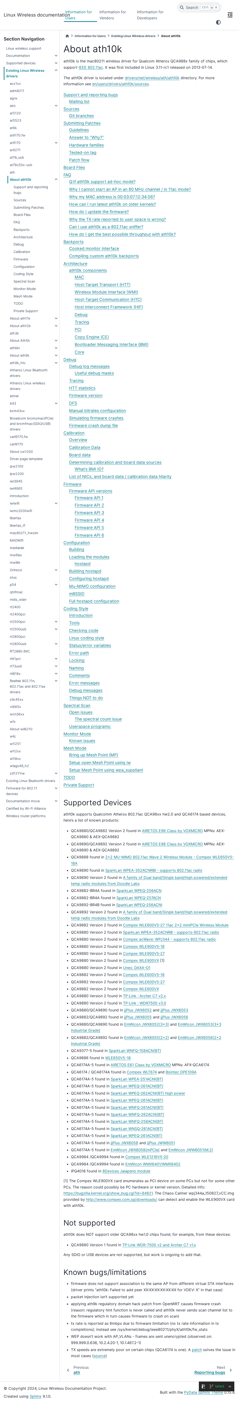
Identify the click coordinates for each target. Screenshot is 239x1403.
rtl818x (15, 674)
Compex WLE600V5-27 (144, 982)
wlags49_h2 (19, 766)
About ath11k (20, 318)
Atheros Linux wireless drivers (27, 386)
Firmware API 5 (89, 527)
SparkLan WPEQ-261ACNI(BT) (137, 1086)
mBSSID (76, 593)
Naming (76, 668)
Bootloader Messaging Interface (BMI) (111, 344)
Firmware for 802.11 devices (21, 791)
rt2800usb (18, 644)
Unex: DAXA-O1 (136, 967)
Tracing (82, 322)
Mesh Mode (23, 296)
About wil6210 (21, 729)
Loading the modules (89, 556)
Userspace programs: (90, 726)
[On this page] (230, 15)
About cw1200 (21, 452)
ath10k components (88, 270)
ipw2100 (16, 466)
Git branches (81, 115)
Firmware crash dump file (93, 425)
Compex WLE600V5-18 (144, 974)
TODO (18, 303)
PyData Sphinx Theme (203, 1392)
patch (197, 1349)
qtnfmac (16, 592)
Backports (22, 230)
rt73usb (16, 666)
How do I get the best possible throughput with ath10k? (122, 234)
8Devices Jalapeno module (126, 1171)
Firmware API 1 (89, 497)
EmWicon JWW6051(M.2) (191, 1149)
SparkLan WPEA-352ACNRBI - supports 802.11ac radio (153, 870)
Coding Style (23, 274)
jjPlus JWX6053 (174, 1010)
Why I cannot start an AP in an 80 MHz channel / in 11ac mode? (130, 189)
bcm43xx (17, 411)
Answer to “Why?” (86, 137)
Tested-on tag (82, 152)
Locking (76, 660)
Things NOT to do (86, 697)
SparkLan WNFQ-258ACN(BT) (137, 1121)
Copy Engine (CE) (92, 337)
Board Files (22, 215)
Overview (78, 439)
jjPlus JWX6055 (138, 1017)
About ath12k (20, 326)
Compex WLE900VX (141, 960)
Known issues (82, 740)
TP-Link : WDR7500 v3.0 (144, 1003)
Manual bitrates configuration (97, 410)
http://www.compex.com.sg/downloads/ (121, 1199)
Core (79, 352)
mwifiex (16, 555)
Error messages (84, 682)
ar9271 (15, 150)
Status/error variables (90, 645)
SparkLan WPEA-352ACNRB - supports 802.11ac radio (171, 932)
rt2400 (15, 607)
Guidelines (79, 129)
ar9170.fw (17, 135)
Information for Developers (150, 15)
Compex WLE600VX (141, 989)
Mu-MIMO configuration (92, 586)
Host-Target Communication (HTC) (108, 299)
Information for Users (78, 15)
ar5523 (15, 120)
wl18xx (15, 759)
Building (76, 549)
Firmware (21, 259)
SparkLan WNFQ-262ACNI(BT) (137, 1114)
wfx (13, 722)
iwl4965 (16, 488)
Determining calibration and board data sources (115, 462)
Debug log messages (89, 366)
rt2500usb (18, 629)
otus (13, 577)
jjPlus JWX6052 (138, 1010)
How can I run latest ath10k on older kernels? (112, 204)
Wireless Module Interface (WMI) (106, 292)
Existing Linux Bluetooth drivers (30, 781)
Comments (79, 675)
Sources (20, 200)
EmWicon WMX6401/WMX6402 (152, 1164)
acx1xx (15, 83)
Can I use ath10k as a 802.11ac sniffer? (106, 226)
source (99, 1355)
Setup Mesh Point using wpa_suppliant (106, 770)
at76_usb (17, 157)
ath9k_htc (18, 363)
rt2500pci (17, 622)
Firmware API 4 (89, 520)
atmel (14, 396)
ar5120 (15, 113)
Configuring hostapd (89, 578)
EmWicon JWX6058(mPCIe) (135, 1149)
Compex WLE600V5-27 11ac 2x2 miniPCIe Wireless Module (175, 925)
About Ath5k (20, 340)
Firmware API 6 (89, 535)
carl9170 (16, 444)
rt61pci (15, 659)
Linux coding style (86, 637)
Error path (79, 652)
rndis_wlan (18, 599)
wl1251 (15, 744)
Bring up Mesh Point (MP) (93, 754)
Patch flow (79, 159)
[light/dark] (218, 22)
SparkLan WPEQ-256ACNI (139, 904)
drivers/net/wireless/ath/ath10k (152, 77)
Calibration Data (84, 447)
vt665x (15, 707)
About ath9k (19, 355)
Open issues (80, 712)
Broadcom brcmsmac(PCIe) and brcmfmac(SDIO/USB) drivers (31, 423)
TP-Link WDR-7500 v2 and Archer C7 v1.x (159, 1245)
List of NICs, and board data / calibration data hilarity (120, 476)
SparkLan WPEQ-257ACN (138, 897)
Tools (74, 622)
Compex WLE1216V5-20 (146, 1156)
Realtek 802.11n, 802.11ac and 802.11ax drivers (28, 686)
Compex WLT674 (142, 1072)
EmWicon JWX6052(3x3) (146, 1024)
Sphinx (36, 1396)
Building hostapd (85, 571)
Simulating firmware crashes (96, 418)
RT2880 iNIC (20, 651)
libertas (15, 518)
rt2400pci (17, 614)
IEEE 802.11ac (91, 67)
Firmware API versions (90, 490)
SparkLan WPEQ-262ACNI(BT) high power (148, 1093)
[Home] (67, 36)
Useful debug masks (94, 373)
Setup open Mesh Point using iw (100, 762)
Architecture (23, 237)
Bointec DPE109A (181, 1072)
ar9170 (15, 143)
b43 (13, 403)
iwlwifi (14, 503)
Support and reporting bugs (31, 190)
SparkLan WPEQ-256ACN (139, 890)
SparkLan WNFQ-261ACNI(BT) (137, 1107)
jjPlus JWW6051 (161, 1142)
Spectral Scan (24, 281)
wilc (13, 736)
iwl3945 (16, 481)
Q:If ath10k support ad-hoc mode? (102, 181)
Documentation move (23, 801)
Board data (80, 454)
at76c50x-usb (21, 165)
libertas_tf (17, 525)
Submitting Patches (29, 207)
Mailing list (79, 101)
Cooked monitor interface (94, 248)
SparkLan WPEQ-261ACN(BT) (136, 1135)
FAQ (17, 222)
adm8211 (17, 91)
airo (13, 106)
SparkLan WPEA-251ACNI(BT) (137, 1079)
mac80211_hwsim (24, 533)
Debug (19, 244)
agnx (14, 98)
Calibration (22, 252)
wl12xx (15, 751)
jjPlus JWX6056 (174, 1017)
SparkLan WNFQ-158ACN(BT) (135, 1050)
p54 (13, 585)
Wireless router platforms (26, 816)
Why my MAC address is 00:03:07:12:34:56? (112, 196)
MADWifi (16, 540)
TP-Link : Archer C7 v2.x (144, 995)
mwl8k (15, 562)
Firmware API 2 (89, 505)
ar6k (13, 128)
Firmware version (85, 395)
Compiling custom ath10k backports (104, 255)
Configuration (24, 267)
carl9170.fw (19, 437)
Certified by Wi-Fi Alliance (26, 808)
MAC (79, 277)
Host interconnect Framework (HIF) (109, 306)
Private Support (26, 311)
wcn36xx (17, 714)
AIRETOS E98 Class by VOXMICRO (172, 830)
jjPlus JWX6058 (124, 1142)
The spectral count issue (98, 719)
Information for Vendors (112, 15)
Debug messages (85, 690)
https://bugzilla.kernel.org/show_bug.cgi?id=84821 (108, 1193)
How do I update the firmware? (99, 211)
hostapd (83, 563)
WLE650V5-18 (118, 1057)
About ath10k (20, 179)
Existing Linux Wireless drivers (25, 73)
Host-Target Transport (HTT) (102, 284)
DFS (73, 403)
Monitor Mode (25, 289)
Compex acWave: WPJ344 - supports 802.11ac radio (169, 939)
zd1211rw (17, 773)
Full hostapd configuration (94, 601)
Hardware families (86, 145)
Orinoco (16, 570)
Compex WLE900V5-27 (144, 953)
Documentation (18, 56)
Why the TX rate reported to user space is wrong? (117, 219)
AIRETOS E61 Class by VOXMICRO (141, 1064)
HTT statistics (82, 388)
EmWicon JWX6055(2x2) (146, 1037)
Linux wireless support (23, 48)
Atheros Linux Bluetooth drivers (29, 373)
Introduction (19, 496)
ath (12, 172)
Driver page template (26, 459)
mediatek (17, 548)
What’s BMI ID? (89, 469)
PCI (78, 329)
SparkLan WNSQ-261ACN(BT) (137, 1128)
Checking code (83, 630)
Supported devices (21, 63)
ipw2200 (17, 474)
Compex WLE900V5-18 (144, 946)
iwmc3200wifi (21, 511)
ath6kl (15, 348)
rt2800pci (17, 636)
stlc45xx (16, 699)
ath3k (14, 333)
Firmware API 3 (89, 512)
